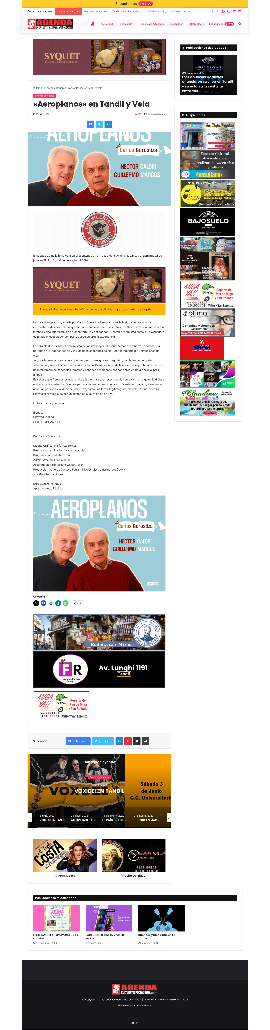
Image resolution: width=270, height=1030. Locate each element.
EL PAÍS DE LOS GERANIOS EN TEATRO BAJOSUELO (99, 791)
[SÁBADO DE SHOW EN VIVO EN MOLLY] (109, 918)
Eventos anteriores (55, 87)
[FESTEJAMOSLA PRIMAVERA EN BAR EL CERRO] (56, 918)
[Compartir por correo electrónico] (137, 741)
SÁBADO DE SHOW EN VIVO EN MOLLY (105, 936)
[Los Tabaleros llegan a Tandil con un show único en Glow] (208, 75)
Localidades (176, 23)
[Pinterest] (128, 741)
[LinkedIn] (108, 124)
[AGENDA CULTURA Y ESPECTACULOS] (50, 24)
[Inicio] (92, 24)
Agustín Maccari (143, 1005)
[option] (99, 791)
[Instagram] (228, 11)
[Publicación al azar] (234, 11)
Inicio (38, 87)
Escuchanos (221, 23)
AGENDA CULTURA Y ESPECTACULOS (166, 999)
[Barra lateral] (239, 11)
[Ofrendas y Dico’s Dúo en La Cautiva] (161, 918)
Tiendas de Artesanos (151, 23)
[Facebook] (223, 11)
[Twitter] (99, 124)
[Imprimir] (145, 741)
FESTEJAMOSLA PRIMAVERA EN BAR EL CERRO (55, 936)
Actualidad (107, 23)
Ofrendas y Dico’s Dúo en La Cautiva (156, 936)
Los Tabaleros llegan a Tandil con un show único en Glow (207, 88)
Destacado (126, 23)
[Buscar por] (239, 24)
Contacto (198, 23)
